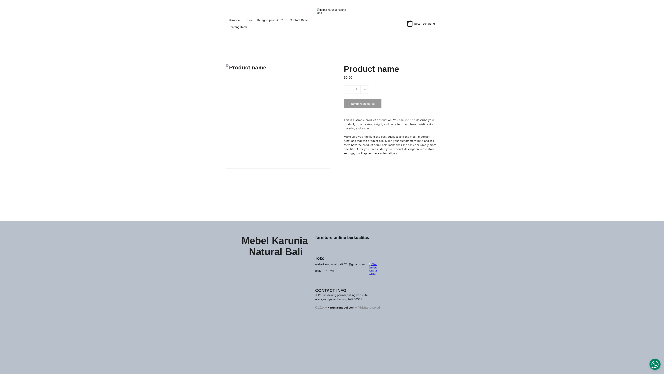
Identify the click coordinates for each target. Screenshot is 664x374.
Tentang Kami (238, 27)
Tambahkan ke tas (363, 103)
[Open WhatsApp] (655, 364)
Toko (248, 20)
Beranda (234, 20)
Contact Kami (299, 20)
